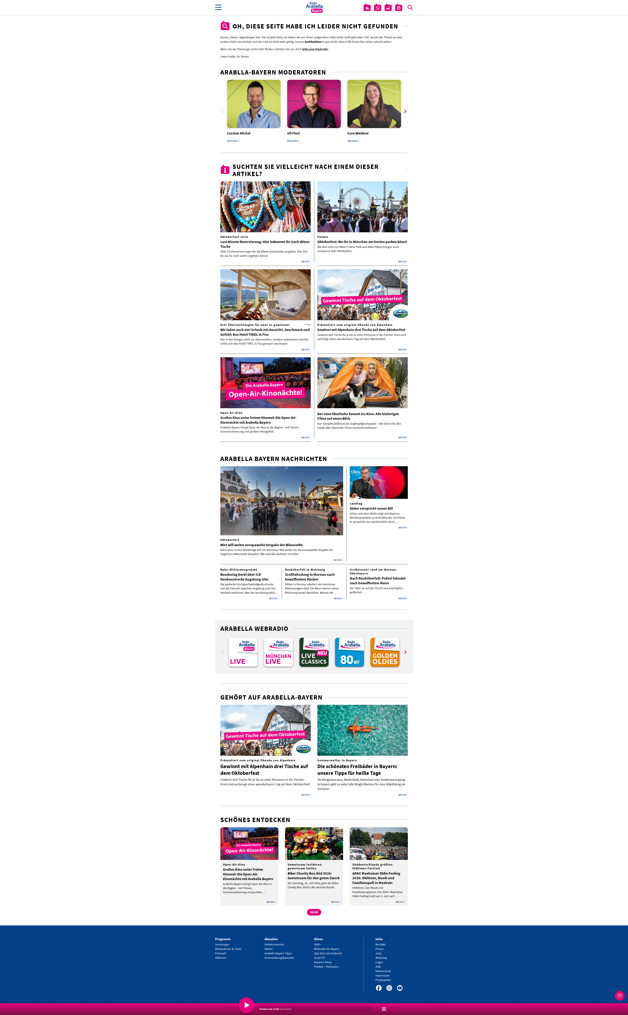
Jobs (378, 953)
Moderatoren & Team (228, 949)
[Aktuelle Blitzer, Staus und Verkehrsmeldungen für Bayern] (388, 8)
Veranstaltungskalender (279, 958)
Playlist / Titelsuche (326, 966)
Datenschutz (383, 971)
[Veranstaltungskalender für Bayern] (399, 8)
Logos (379, 962)
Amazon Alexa (323, 962)
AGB (378, 966)
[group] (243, 652)
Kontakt (380, 944)
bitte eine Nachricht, (315, 49)
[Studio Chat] (378, 8)
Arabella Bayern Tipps (278, 953)
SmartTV (319, 958)
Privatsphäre (383, 980)
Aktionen (220, 958)
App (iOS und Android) (328, 953)
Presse (379, 949)
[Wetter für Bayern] (367, 8)
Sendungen (222, 944)
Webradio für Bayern (326, 949)
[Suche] (410, 7)
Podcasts (220, 953)
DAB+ (317, 944)
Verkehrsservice (274, 944)
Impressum (382, 975)
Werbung (381, 958)
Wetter (268, 949)
